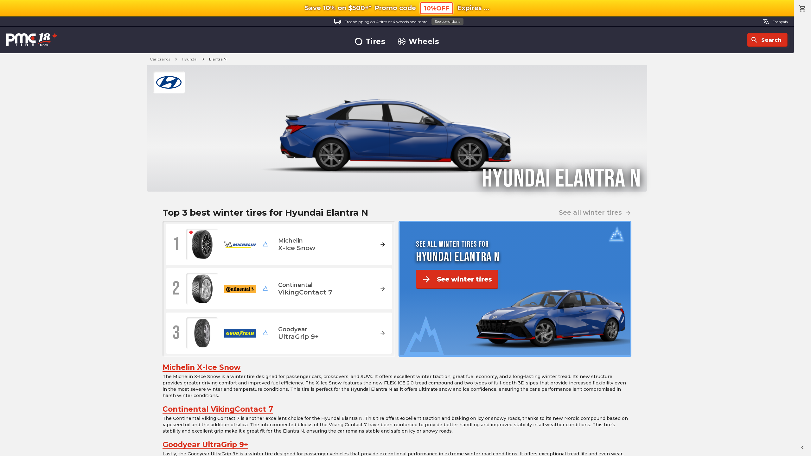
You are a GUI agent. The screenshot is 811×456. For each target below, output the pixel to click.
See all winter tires (595, 212)
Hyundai (189, 59)
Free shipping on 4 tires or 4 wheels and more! (397, 21)
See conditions (447, 21)
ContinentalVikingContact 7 (218, 409)
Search (765, 40)
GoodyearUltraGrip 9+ (205, 444)
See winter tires (457, 279)
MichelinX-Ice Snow (202, 367)
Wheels (424, 41)
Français (775, 21)
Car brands (160, 59)
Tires (376, 41)
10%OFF (436, 8)
